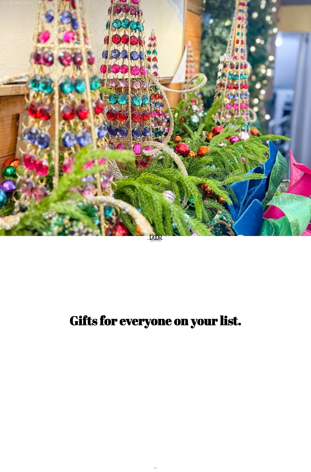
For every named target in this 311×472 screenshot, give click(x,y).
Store (5, 3)
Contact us (26, 3)
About (11, 3)
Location (18, 3)
